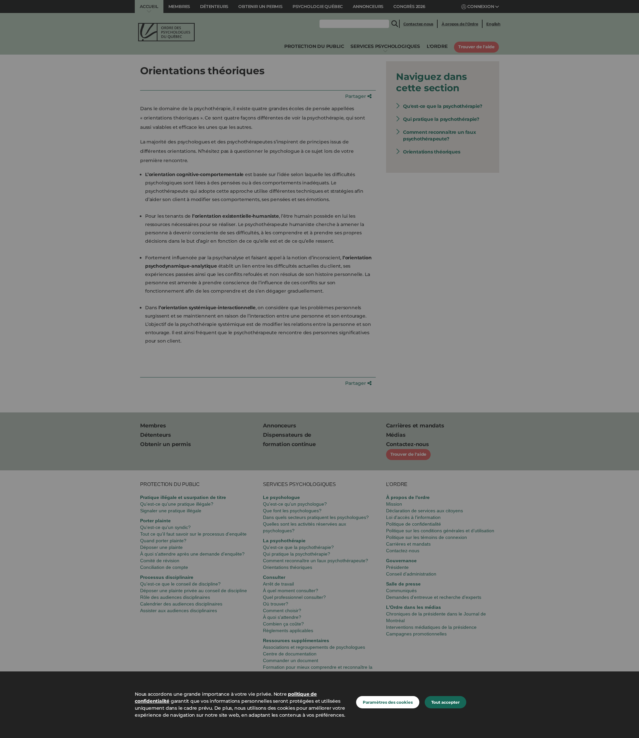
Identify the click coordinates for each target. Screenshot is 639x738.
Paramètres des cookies (388, 702)
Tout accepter (445, 702)
